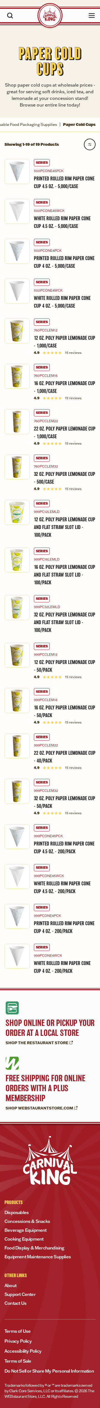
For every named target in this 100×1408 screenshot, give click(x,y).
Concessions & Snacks (27, 1221)
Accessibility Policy (22, 1351)
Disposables (16, 1212)
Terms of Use (17, 1331)
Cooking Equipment (23, 1239)
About (10, 1285)
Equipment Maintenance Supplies (37, 1256)
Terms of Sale (17, 1361)
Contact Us (15, 1303)
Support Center (20, 1294)
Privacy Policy (18, 1341)
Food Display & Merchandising (34, 1248)
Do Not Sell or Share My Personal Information (49, 1371)
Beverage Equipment (25, 1230)
